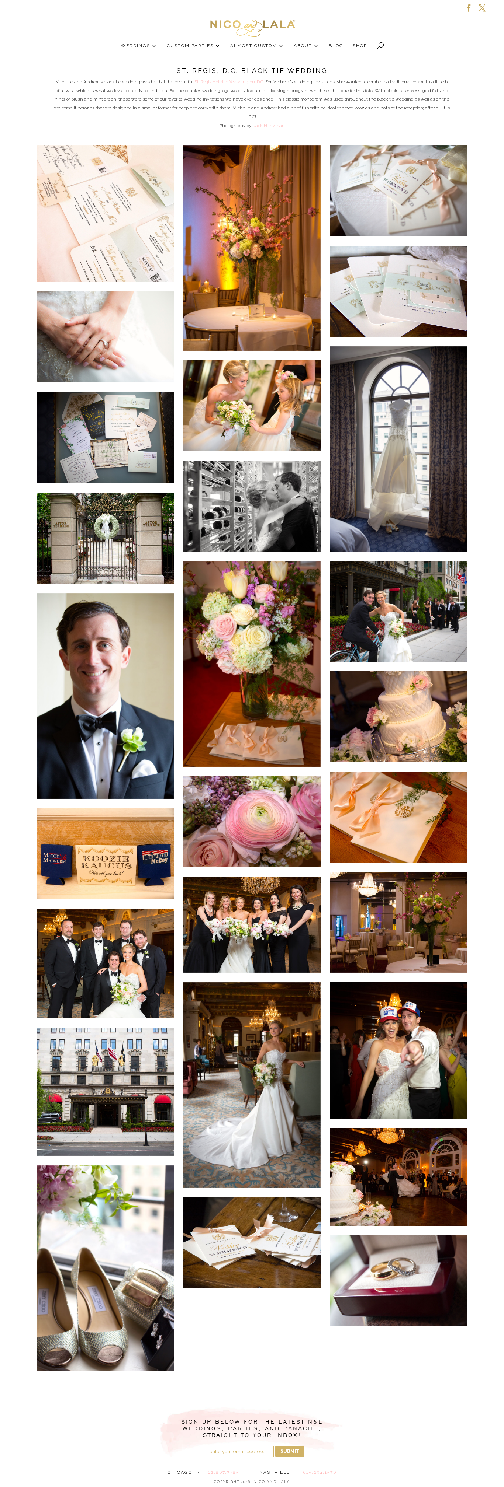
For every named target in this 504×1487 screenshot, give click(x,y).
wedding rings (398, 1281)
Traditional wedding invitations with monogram (105, 213)
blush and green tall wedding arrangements (252, 248)
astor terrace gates (105, 538)
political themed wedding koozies (105, 853)
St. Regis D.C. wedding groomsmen (105, 963)
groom (105, 696)
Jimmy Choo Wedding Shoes (105, 1268)
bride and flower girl (252, 405)
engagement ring (105, 337)
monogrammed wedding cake (398, 717)
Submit (289, 1451)
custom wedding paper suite (105, 437)
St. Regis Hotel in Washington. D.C (228, 81)
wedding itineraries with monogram (252, 1242)
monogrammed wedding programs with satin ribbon (398, 817)
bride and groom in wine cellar (252, 506)
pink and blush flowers (252, 821)
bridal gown (398, 449)
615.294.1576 (319, 1472)
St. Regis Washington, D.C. (105, 1092)
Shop (360, 45)
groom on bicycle (398, 611)
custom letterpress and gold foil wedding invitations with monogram (398, 291)
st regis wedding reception (398, 1177)
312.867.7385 (222, 1472)
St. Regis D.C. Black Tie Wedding (252, 925)
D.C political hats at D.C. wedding (398, 1050)
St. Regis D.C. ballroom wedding (398, 922)
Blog (336, 45)
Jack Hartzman (269, 125)
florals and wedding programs (252, 664)
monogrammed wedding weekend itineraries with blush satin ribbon (398, 191)
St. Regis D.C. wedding (252, 1085)
